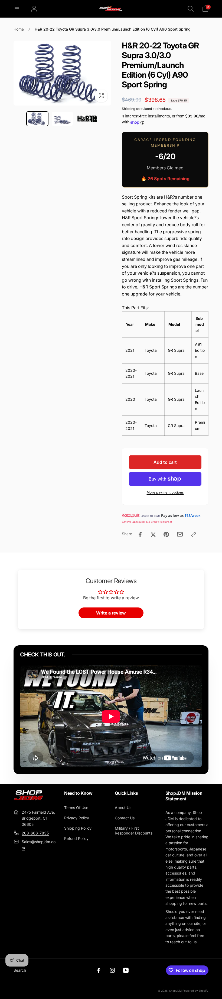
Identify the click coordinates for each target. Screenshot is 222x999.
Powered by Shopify (195, 990)
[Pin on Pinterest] (166, 534)
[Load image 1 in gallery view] (37, 119)
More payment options (165, 492)
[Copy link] (193, 534)
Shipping (128, 109)
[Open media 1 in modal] (62, 73)
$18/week (192, 515)
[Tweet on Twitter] (153, 534)
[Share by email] (180, 534)
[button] (17, 9)
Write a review (111, 613)
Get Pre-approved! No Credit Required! (147, 522)
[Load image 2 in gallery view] (62, 119)
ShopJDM (175, 990)
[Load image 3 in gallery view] (87, 118)
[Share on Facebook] (140, 534)
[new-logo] (28, 798)
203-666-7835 (35, 833)
